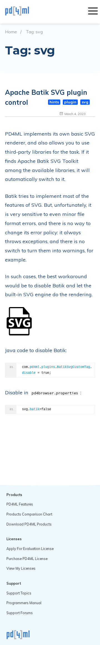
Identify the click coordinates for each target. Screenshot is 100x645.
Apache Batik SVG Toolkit (48, 161)
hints (54, 101)
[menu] (93, 11)
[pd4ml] (23, 11)
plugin (70, 101)
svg (85, 101)
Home (11, 31)
